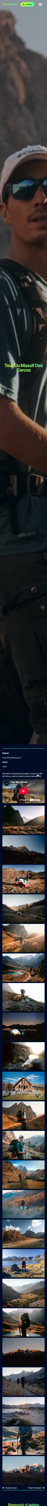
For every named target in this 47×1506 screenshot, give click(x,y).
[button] (40, 4)
